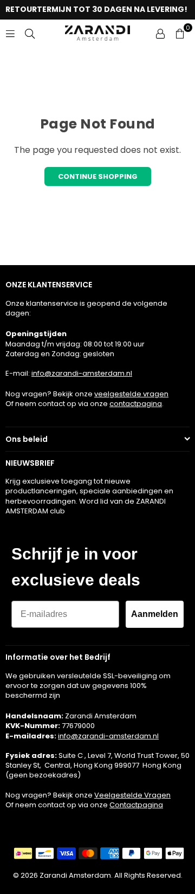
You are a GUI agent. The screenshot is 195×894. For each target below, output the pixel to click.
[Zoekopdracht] (30, 33)
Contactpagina (136, 805)
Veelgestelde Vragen (132, 795)
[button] (180, 33)
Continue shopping (98, 176)
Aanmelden (154, 614)
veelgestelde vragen (131, 394)
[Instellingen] (160, 33)
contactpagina (135, 403)
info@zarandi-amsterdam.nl (81, 373)
